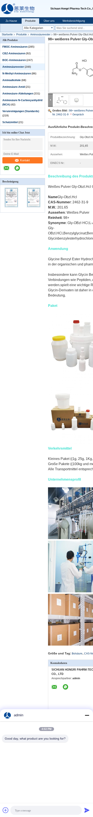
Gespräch (78, 114)
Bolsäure (77, 653)
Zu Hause (11, 20)
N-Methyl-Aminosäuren (16, 73)
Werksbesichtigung (74, 20)
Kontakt (25, 160)
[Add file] (6, 810)
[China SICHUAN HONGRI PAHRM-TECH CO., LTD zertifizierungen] (11, 209)
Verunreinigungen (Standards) (20, 111)
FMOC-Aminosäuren (14, 46)
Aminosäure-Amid (13, 86)
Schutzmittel (10, 122)
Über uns (49, 20)
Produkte (30, 20)
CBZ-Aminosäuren (13, 53)
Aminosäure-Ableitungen (17, 93)
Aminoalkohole (11, 80)
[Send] (86, 810)
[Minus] (87, 715)
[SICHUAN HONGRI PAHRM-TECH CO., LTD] (25, 8)
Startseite (7, 34)
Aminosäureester (40, 34)
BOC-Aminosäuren (14, 60)
